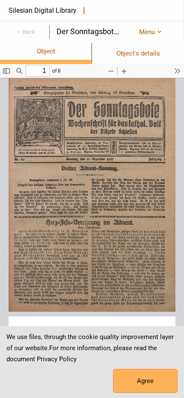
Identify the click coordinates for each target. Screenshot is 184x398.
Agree (145, 381)
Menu (147, 32)
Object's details (138, 53)
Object (46, 51)
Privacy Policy (57, 359)
